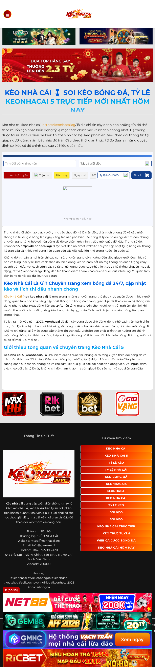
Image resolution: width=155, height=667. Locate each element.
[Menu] (7, 14)
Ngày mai (80, 175)
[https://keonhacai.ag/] (78, 14)
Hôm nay (61, 175)
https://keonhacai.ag (58, 125)
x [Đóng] (11, 590)
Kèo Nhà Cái (13, 296)
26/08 (95, 175)
